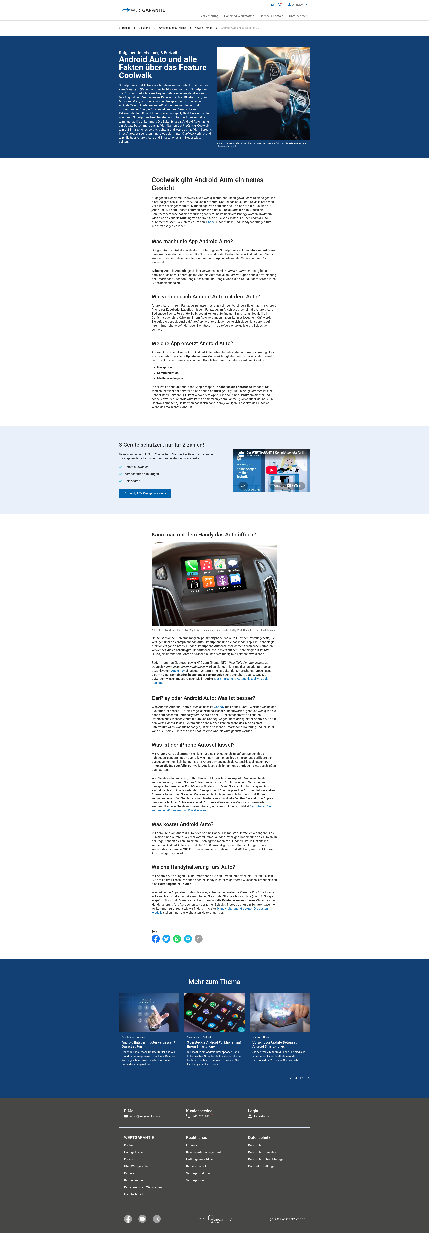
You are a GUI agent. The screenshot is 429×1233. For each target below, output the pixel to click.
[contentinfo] (287, 1220)
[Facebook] (156, 939)
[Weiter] (309, 1078)
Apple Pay (178, 670)
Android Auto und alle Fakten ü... (240, 27)
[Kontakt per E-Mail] (272, 4)
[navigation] (214, 1112)
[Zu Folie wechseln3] (303, 1078)
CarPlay (219, 707)
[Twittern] (166, 939)
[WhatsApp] (177, 939)
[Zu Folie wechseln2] (300, 1078)
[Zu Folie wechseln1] (296, 1078)
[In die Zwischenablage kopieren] (199, 939)
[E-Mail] (188, 939)
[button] (298, 4)
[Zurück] (291, 1078)
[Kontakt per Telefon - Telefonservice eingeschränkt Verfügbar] (279, 4)
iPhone (210, 222)
